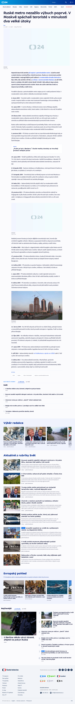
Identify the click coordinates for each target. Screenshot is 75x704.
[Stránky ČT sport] (51, 676)
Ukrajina (15, 7)
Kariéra (19, 688)
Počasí (50, 7)
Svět (31, 7)
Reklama (20, 678)
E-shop (4, 690)
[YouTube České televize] (65, 670)
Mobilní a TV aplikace (7, 692)
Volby (20, 7)
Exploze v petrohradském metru (42, 375)
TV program (5, 676)
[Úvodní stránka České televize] (10, 670)
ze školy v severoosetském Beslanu (43, 80)
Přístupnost (29, 700)
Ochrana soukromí (21, 700)
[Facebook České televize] (63, 670)
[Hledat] (66, 2)
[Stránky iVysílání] (61, 676)
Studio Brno (21, 680)
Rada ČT (20, 685)
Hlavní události (7, 7)
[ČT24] (4, 2)
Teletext (4, 683)
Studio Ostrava (21, 683)
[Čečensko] (36, 305)
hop (4, 25)
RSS (72, 700)
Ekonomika (44, 7)
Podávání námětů (22, 690)
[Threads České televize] (71, 670)
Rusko (19, 375)
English (13, 700)
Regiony (36, 7)
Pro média (20, 676)
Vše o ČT (4, 695)
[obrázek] (37, 47)
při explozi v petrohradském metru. (40, 73)
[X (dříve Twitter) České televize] (68, 670)
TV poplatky (5, 680)
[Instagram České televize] (60, 670)
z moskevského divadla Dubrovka (49, 77)
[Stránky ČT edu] (59, 681)
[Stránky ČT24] (43, 676)
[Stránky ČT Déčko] (42, 681)
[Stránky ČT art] (50, 681)
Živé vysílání (5, 678)
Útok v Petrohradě (28, 375)
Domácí (26, 7)
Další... (55, 7)
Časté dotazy (21, 692)
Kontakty (20, 695)
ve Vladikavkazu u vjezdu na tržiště (44, 353)
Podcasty (4, 685)
